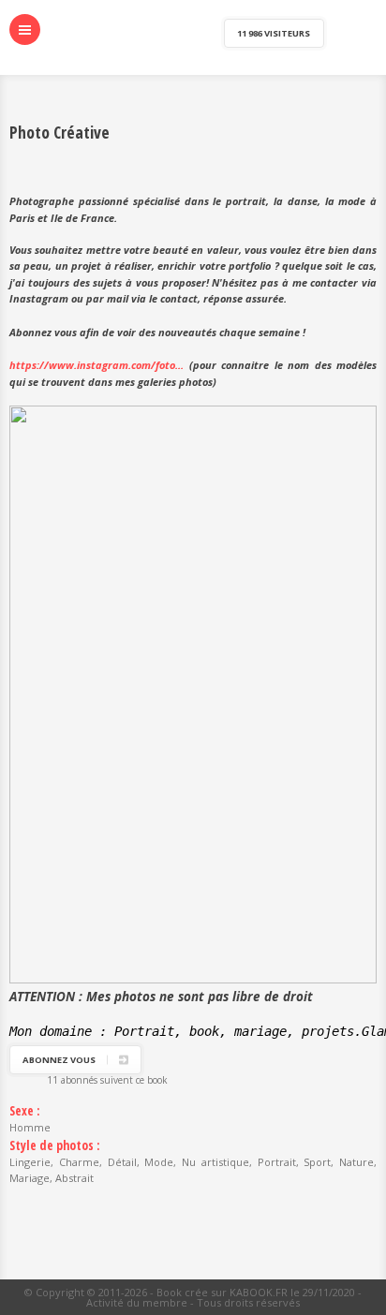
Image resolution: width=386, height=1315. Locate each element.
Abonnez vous (59, 1060)
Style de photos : (54, 1145)
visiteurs (273, 33)
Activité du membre (136, 1302)
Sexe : (24, 1110)
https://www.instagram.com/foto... (96, 365)
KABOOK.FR (259, 1292)
